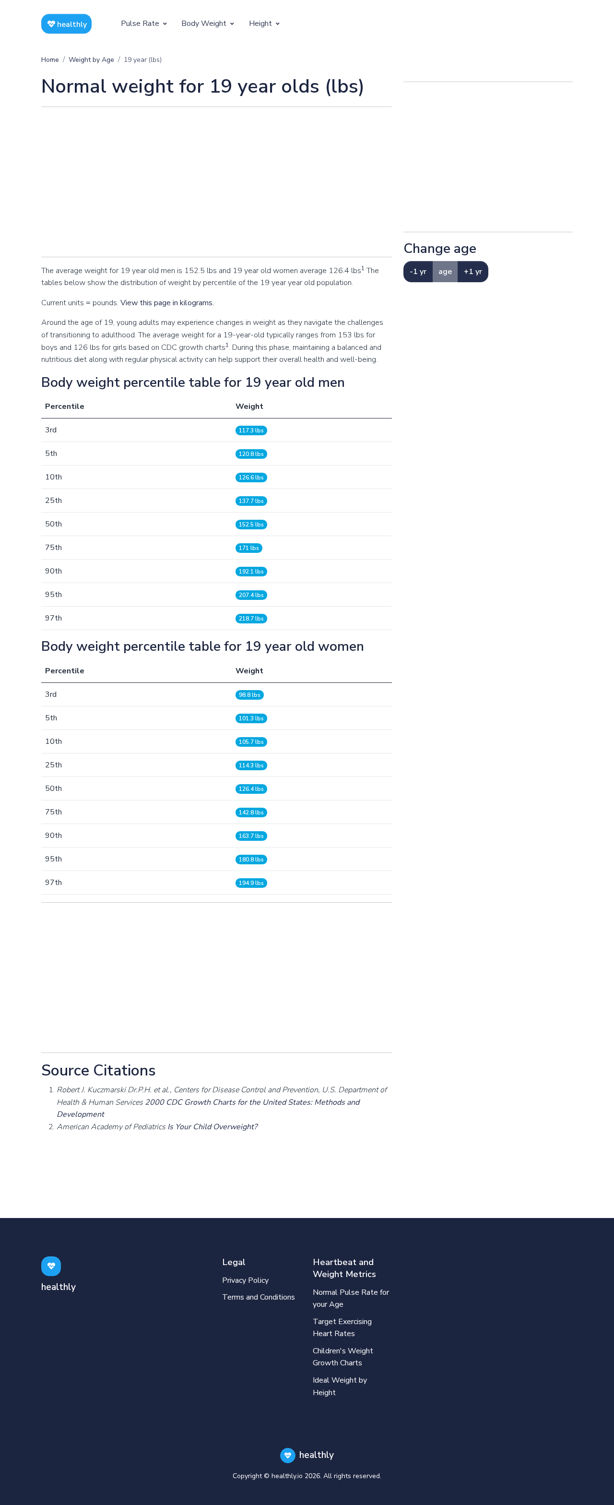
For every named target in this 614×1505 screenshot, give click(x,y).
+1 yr (473, 271)
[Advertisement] (216, 182)
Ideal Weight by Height (340, 1386)
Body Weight (204, 23)
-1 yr (418, 271)
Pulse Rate (141, 23)
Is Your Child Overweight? (212, 1127)
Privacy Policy (245, 1280)
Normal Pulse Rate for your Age (351, 1298)
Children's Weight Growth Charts (343, 1357)
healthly (71, 24)
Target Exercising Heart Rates (342, 1327)
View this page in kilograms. (167, 303)
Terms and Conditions (258, 1297)
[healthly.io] (51, 1266)
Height (261, 23)
